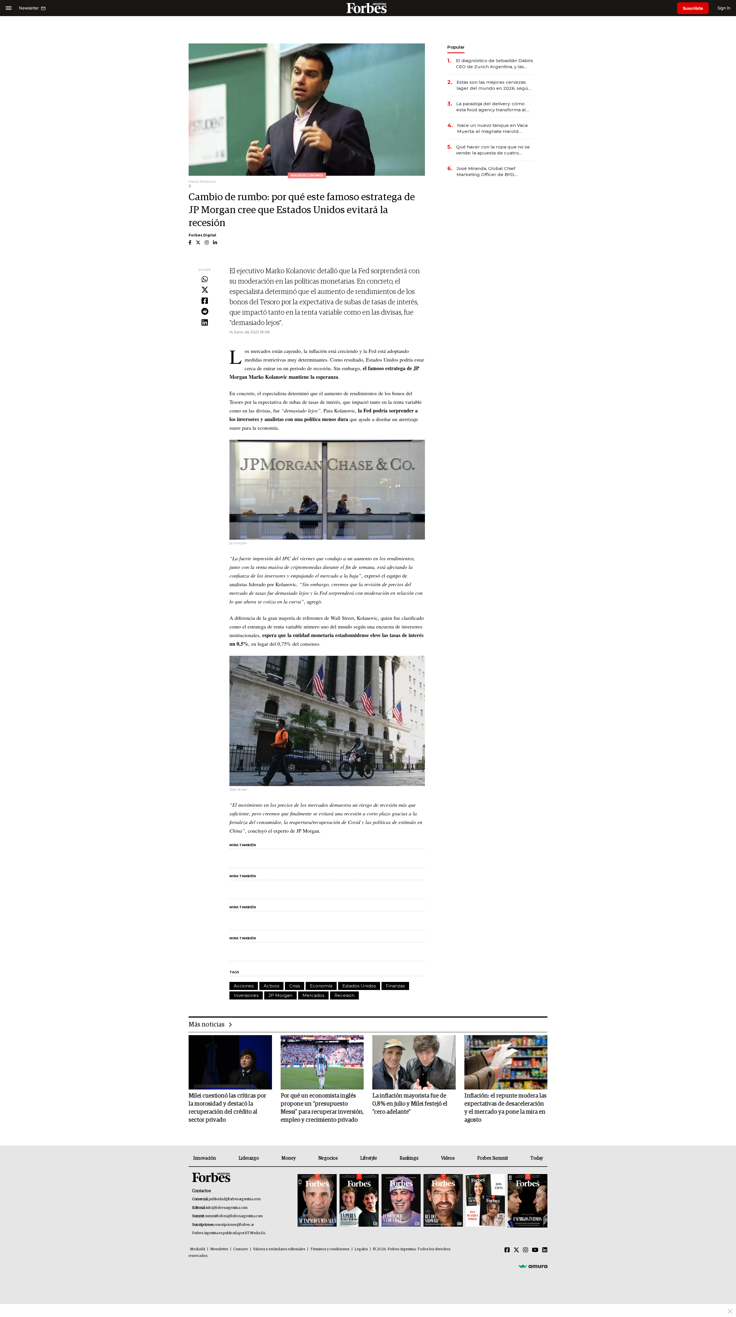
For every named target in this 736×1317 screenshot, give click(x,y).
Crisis (294, 986)
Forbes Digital (202, 235)
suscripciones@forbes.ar (234, 1225)
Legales (361, 1249)
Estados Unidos (359, 986)
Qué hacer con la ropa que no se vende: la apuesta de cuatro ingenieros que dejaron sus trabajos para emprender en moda (493, 150)
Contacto (240, 1249)
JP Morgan (280, 995)
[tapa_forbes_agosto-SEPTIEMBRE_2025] (526, 1201)
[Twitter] (205, 290)
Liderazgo (249, 1158)
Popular (456, 47)
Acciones (244, 986)
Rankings (409, 1158)
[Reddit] (205, 311)
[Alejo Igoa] (401, 1201)
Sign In (723, 7)
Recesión (344, 995)
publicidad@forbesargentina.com (235, 1199)
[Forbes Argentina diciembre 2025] (443, 1201)
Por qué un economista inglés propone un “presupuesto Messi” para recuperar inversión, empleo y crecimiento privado (322, 1108)
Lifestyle (368, 1158)
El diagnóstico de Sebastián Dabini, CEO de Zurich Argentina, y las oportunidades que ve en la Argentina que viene (494, 64)
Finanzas (395, 986)
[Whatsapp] (205, 279)
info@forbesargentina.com (227, 1208)
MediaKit (197, 1249)
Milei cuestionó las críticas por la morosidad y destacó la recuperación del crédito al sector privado (227, 1108)
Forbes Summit (492, 1158)
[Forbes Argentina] (368, 8)
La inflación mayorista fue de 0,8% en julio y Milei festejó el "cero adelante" (409, 1104)
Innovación (204, 1158)
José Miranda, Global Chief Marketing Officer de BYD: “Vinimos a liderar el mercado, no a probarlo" (493, 171)
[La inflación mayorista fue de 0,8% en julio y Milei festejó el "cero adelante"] (414, 1062)
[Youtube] (535, 1250)
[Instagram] (525, 1250)
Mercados (313, 995)
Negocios (328, 1158)
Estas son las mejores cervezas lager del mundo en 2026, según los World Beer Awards (494, 85)
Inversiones (246, 995)
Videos (448, 1158)
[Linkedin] (205, 322)
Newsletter (219, 1249)
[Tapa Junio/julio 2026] (317, 1201)
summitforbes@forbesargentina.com (234, 1216)
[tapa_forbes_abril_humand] (359, 1201)
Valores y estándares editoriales (279, 1249)
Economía (321, 986)
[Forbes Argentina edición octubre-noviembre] (485, 1201)
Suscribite (693, 8)
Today (536, 1158)
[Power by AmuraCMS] (533, 1266)
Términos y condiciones (330, 1249)
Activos (271, 986)
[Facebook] (205, 301)
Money (288, 1158)
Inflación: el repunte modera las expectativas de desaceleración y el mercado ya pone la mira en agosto (505, 1108)
